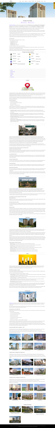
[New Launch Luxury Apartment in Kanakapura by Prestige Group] (40, 409)
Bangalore (17, 188)
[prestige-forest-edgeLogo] (11, 1)
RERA (11, 75)
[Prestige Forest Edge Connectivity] (27, 409)
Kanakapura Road (13, 71)
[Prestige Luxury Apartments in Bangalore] (15, 419)
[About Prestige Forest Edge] (27, 10)
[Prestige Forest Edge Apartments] (15, 409)
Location (12, 70)
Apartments (12, 74)
